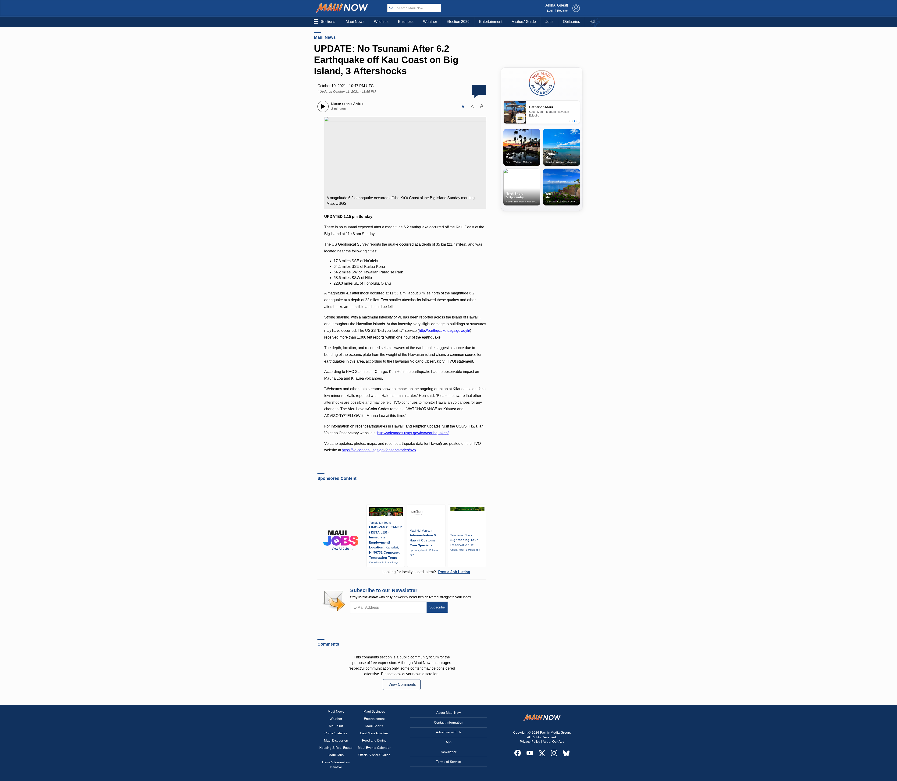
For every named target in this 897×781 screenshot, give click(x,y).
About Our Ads (553, 741)
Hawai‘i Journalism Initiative (336, 764)
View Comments (402, 684)
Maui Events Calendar (374, 747)
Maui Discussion (336, 740)
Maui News (355, 22)
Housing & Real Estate (335, 747)
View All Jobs (341, 548)
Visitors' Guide (524, 22)
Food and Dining (374, 740)
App (449, 742)
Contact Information (448, 722)
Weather (430, 22)
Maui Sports (374, 726)
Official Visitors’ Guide (374, 755)
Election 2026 (458, 22)
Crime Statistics (335, 733)
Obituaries (571, 22)
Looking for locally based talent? (426, 572)
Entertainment (490, 22)
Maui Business (374, 711)
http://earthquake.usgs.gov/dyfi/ (444, 330)
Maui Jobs (336, 755)
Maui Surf (336, 726)
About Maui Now (448, 712)
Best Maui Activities (374, 733)
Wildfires (381, 22)
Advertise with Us (448, 732)
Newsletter (448, 752)
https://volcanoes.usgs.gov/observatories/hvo (379, 450)
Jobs (549, 22)
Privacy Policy (530, 741)
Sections (328, 22)
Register (562, 10)
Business (405, 22)
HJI (592, 22)
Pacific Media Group (555, 732)
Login (550, 10)
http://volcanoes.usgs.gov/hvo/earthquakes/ (412, 433)
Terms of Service (448, 761)
